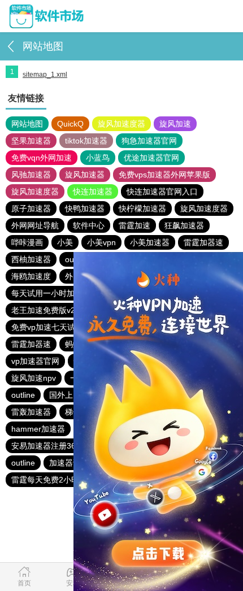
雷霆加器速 (203, 242)
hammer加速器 (38, 428)
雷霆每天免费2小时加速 (53, 479)
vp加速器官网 (35, 361)
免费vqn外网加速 (41, 157)
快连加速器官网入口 (162, 191)
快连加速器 (92, 191)
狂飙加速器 (184, 225)
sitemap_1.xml (45, 75)
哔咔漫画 (27, 242)
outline (23, 394)
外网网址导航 (35, 225)
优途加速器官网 (151, 157)
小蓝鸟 (98, 157)
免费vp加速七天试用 (47, 327)
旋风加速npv (33, 378)
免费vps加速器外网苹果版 (164, 174)
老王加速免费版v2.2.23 (52, 310)
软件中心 (89, 225)
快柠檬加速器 (142, 208)
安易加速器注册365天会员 (57, 445)
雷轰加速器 (31, 411)
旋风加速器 (85, 174)
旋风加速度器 (121, 123)
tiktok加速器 (86, 140)
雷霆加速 (134, 225)
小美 (65, 242)
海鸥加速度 (31, 276)
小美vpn (101, 242)
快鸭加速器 (85, 208)
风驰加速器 (31, 174)
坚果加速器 (31, 140)
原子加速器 (31, 208)
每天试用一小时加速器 (50, 293)
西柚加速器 (31, 259)
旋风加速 (175, 123)
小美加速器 (150, 242)
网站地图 (27, 123)
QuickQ (70, 123)
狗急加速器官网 (149, 140)
